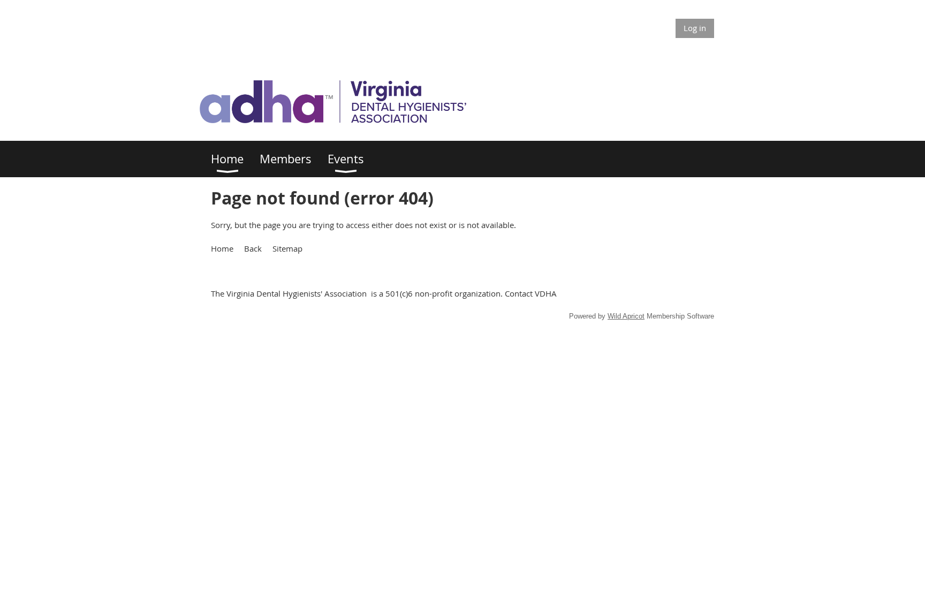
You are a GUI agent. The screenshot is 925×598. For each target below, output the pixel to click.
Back (253, 248)
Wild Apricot (626, 316)
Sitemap (287, 248)
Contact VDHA (531, 293)
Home (222, 248)
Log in (695, 27)
